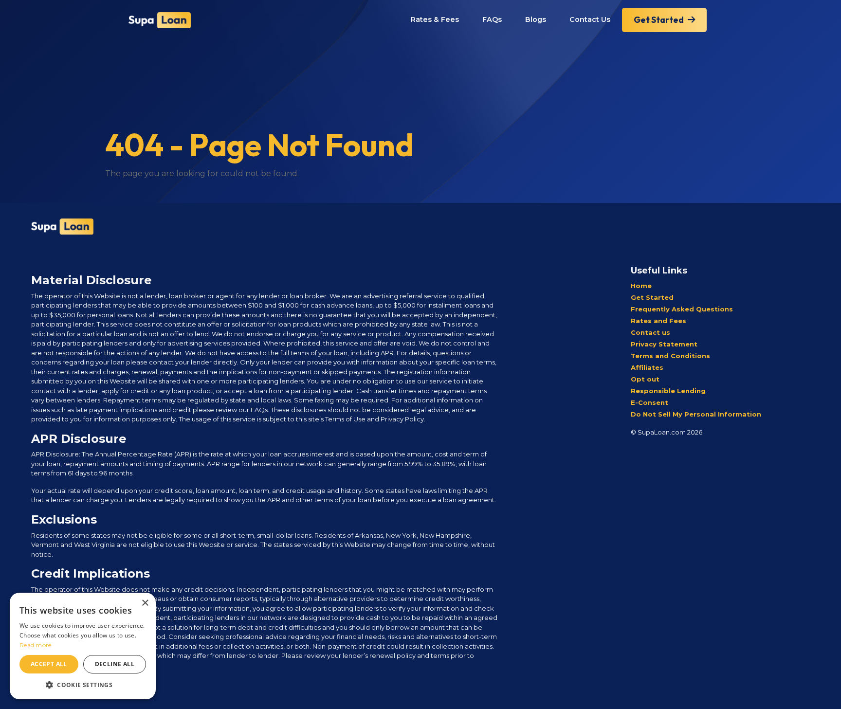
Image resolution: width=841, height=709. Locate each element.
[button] (82, 685)
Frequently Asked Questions (682, 309)
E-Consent (649, 402)
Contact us (650, 332)
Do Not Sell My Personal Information (696, 414)
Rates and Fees (658, 321)
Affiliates (647, 367)
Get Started (659, 19)
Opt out (645, 379)
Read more (35, 645)
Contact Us (589, 19)
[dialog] (83, 646)
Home (641, 286)
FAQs (492, 19)
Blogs (535, 19)
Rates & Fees (435, 19)
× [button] (144, 603)
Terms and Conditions (670, 356)
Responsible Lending (668, 391)
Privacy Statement (664, 344)
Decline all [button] (114, 664)
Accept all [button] (49, 664)
